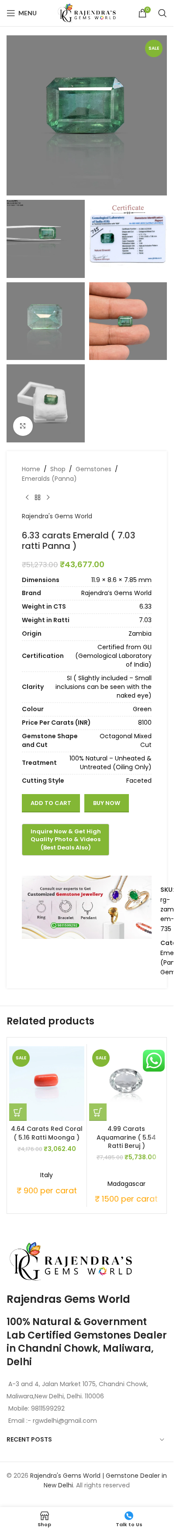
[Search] (162, 13)
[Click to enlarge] (23, 426)
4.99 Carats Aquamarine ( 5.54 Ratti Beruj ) (126, 1137)
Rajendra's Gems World (57, 516)
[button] (18, 1112)
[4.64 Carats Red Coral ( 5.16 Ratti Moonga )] (46, 1083)
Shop (58, 469)
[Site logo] (87, 12)
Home (31, 469)
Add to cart (51, 803)
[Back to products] (37, 497)
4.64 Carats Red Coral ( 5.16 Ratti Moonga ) (47, 1133)
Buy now (106, 803)
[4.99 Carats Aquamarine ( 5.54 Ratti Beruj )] (126, 1083)
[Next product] (48, 497)
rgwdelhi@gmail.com (64, 1420)
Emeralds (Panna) (49, 478)
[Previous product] (27, 497)
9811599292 (48, 1408)
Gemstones (93, 469)
